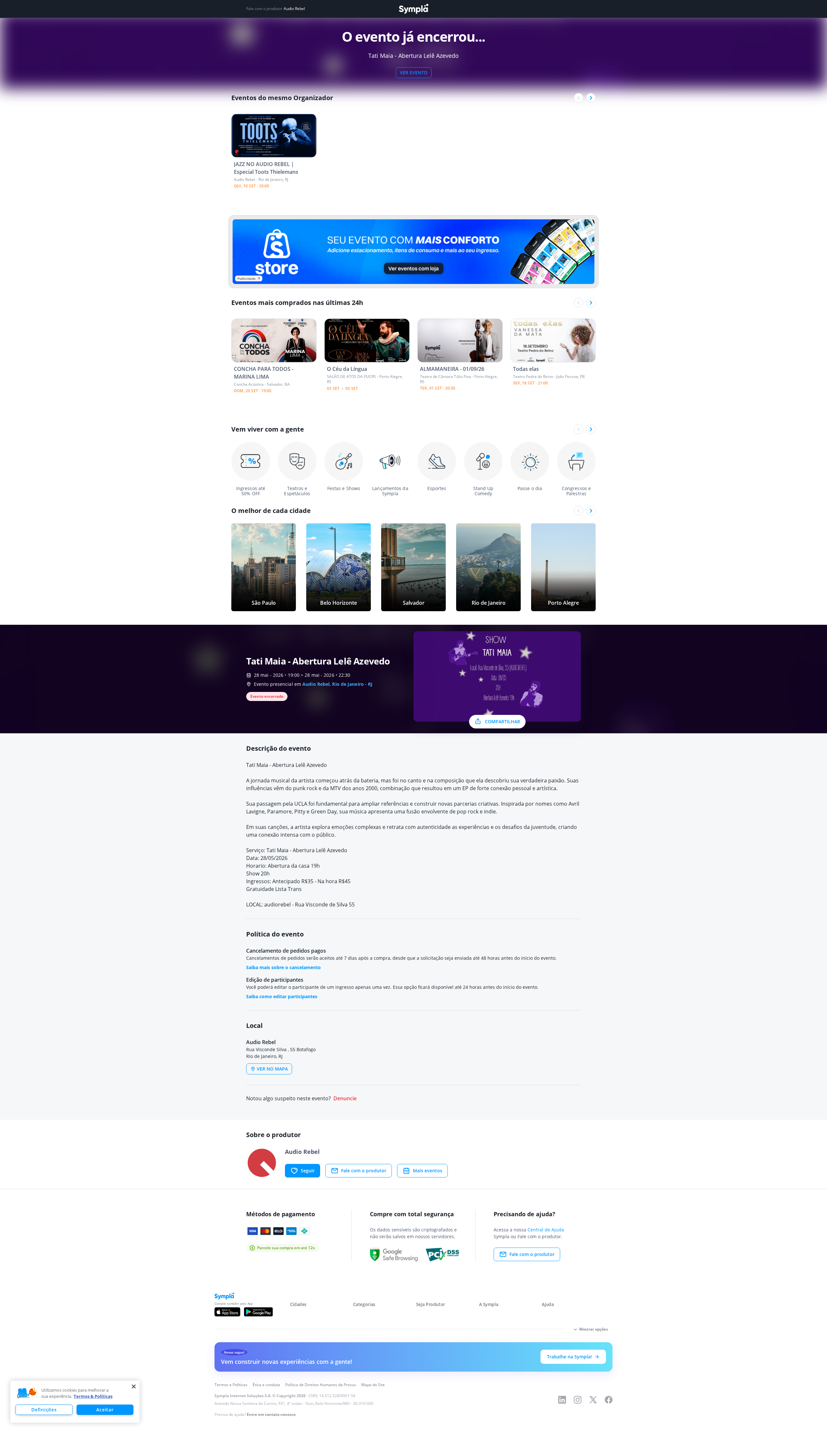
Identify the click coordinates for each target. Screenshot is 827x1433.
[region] (75, 1402)
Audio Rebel (294, 8)
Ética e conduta (266, 1384)
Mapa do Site (373, 1384)
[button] (26, 1393)
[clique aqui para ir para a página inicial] (413, 9)
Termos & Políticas (93, 1396)
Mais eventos (427, 1170)
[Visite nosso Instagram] (577, 1400)
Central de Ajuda (546, 1230)
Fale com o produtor (363, 1170)
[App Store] (227, 1311)
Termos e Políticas (231, 1384)
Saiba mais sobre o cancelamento (283, 967)
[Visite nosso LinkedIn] (562, 1400)
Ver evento (413, 72)
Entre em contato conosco (271, 1414)
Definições (44, 1410)
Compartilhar (502, 721)
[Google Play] (258, 1311)
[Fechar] (134, 1386)
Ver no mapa (272, 1069)
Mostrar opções (593, 1329)
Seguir (308, 1170)
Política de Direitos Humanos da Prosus (320, 1384)
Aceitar (104, 1410)
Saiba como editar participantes (281, 996)
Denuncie (345, 1098)
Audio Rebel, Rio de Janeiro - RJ (337, 684)
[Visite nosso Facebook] (608, 1400)
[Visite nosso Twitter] (593, 1400)
